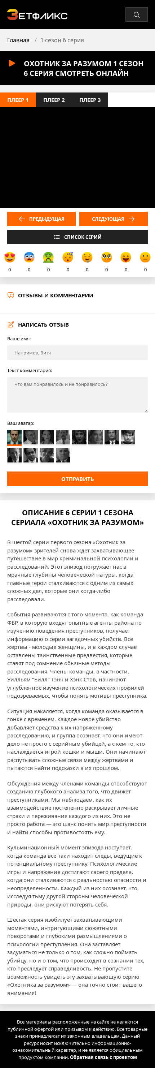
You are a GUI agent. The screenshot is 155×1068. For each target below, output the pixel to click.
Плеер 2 (54, 99)
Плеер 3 (90, 99)
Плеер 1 (18, 99)
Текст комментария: (29, 370)
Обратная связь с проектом (103, 1057)
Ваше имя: (19, 338)
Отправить (77, 478)
